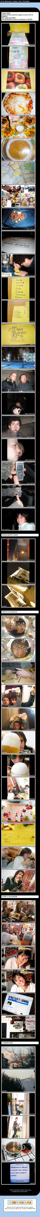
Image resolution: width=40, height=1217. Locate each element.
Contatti (14, 1191)
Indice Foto (24, 1190)
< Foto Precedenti (14, 1190)
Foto (20, 1)
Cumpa (15, 1)
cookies (31, 1207)
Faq (29, 1190)
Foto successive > (22, 1191)
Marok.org (8, 1)
